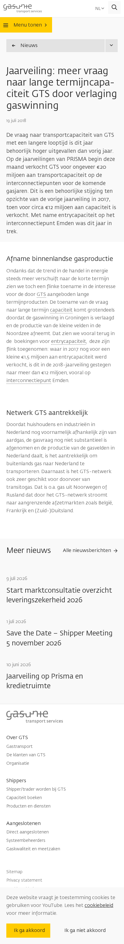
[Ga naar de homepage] (22, 7)
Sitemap (14, 871)
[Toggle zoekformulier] (114, 7)
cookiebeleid (99, 905)
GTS (41, 294)
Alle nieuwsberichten (87, 550)
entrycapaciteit (68, 341)
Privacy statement (24, 880)
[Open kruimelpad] (111, 45)
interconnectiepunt (28, 381)
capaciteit (61, 310)
